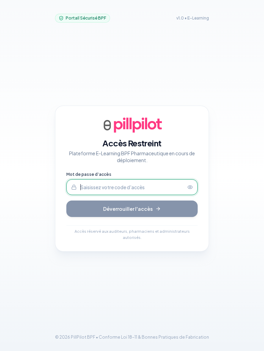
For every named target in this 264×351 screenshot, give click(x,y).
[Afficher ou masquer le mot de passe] (192, 187)
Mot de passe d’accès (88, 174)
